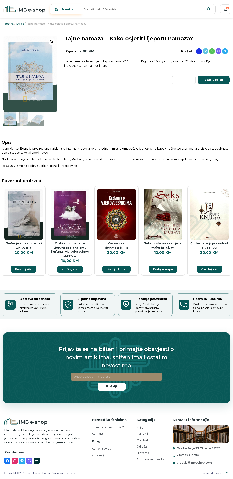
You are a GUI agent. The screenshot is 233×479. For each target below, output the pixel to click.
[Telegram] (22, 461)
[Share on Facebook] (199, 51)
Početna (8, 23)
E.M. (226, 473)
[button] (52, 42)
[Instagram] (15, 461)
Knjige (20, 23)
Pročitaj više (23, 269)
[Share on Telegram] (225, 51)
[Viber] (29, 461)
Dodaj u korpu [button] (116, 269)
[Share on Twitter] (205, 51)
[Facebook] (7, 461)
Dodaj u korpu (213, 79)
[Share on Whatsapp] (212, 51)
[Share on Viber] (218, 51)
